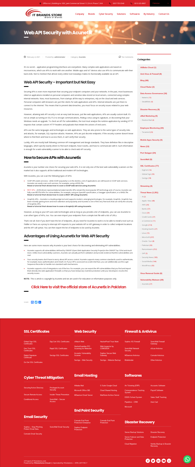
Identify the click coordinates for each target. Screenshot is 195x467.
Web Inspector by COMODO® (107, 347)
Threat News (146, 192)
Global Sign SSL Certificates (30, 343)
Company (79, 13)
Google (145, 225)
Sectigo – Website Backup (110, 360)
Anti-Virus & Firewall (149, 74)
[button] (187, 459)
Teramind (146, 132)
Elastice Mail (147, 120)
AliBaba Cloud (146, 67)
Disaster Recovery (148, 109)
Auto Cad (154, 402)
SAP (143, 253)
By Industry (149, 13)
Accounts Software (158, 386)
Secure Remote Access (33, 395)
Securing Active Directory (33, 388)
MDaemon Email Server (83, 395)
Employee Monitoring (150, 128)
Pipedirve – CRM (131, 402)
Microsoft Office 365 (82, 390)
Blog (142, 80)
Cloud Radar (146, 87)
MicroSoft (146, 237)
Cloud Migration (131, 444)
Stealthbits (146, 101)
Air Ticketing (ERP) (132, 386)
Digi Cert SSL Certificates (60, 342)
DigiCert (145, 170)
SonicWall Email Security (59, 427)
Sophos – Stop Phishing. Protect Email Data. (33, 428)
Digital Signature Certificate (30, 356)
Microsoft (128, 407)
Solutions (121, 13)
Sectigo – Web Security (83, 360)
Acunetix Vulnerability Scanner (82, 354)
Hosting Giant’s (148, 229)
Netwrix (145, 97)
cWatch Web (79, 342)
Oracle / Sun (147, 241)
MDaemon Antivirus (132, 355)
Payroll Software (157, 390)
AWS (144, 204)
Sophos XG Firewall (132, 342)
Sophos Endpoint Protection (80, 428)
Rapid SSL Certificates (58, 348)
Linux (144, 233)
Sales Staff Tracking (158, 397)
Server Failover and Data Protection (134, 438)
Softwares (135, 13)
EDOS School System (133, 397)
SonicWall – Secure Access (57, 400)
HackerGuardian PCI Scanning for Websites (83, 347)
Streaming (145, 186)
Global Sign (146, 174)
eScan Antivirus (157, 348)
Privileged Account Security (57, 389)
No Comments (127, 57)
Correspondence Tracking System (134, 391)
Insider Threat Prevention (59, 395)
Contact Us (164, 13)
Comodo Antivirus (157, 355)
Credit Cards (147, 217)
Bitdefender (129, 360)
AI (142, 196)
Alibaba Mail (79, 386)
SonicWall (144, 159)
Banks (144, 209)
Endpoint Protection (158, 437)
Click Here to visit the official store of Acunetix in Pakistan (78, 287)
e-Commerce (147, 221)
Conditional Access (31, 399)
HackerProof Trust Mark (109, 342)
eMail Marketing (147, 116)
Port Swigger (146, 153)
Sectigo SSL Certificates (59, 355)
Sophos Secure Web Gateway (108, 354)
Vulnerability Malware (150, 280)
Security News (147, 257)
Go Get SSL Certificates (33, 362)
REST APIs (31, 190)
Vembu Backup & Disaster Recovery (161, 445)
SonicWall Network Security (132, 350)
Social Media (147, 261)
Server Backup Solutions (134, 432)
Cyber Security (106, 13)
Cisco (144, 213)
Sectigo (145, 178)
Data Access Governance (151, 93)
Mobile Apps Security (150, 140)
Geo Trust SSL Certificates (29, 350)
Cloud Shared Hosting (108, 390)
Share (26, 302)
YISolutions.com (39, 461)
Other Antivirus (156, 360)
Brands (91, 13)
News (142, 146)
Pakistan (145, 245)
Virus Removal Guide (149, 273)
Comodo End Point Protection (107, 422)
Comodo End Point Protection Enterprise (82, 422)
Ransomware (147, 249)
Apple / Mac (146, 201)
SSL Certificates (147, 166)
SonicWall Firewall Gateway (158, 343)
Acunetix (145, 284)
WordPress (146, 265)
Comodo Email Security (33, 434)
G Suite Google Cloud (108, 386)
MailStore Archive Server (109, 395)
